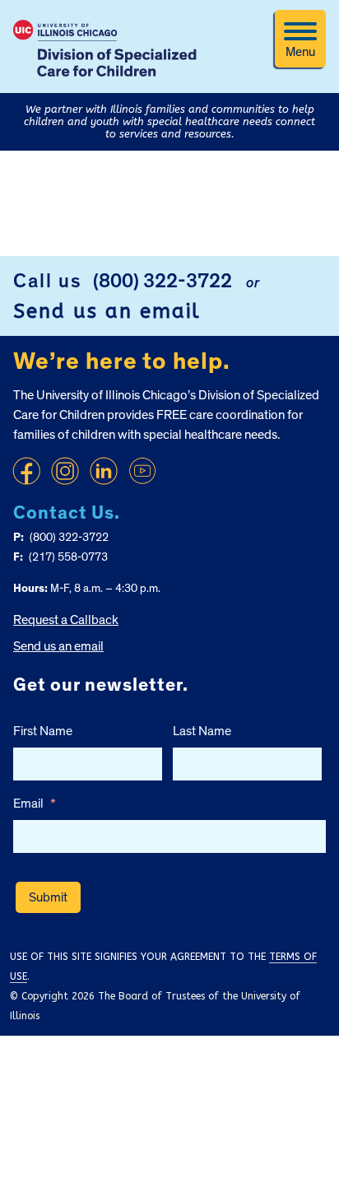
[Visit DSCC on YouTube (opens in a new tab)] (142, 471)
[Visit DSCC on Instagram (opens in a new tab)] (65, 471)
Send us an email (107, 311)
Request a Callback (65, 620)
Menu (300, 51)
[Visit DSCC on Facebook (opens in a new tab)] (26, 471)
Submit (48, 897)
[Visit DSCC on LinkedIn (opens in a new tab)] (104, 471)
